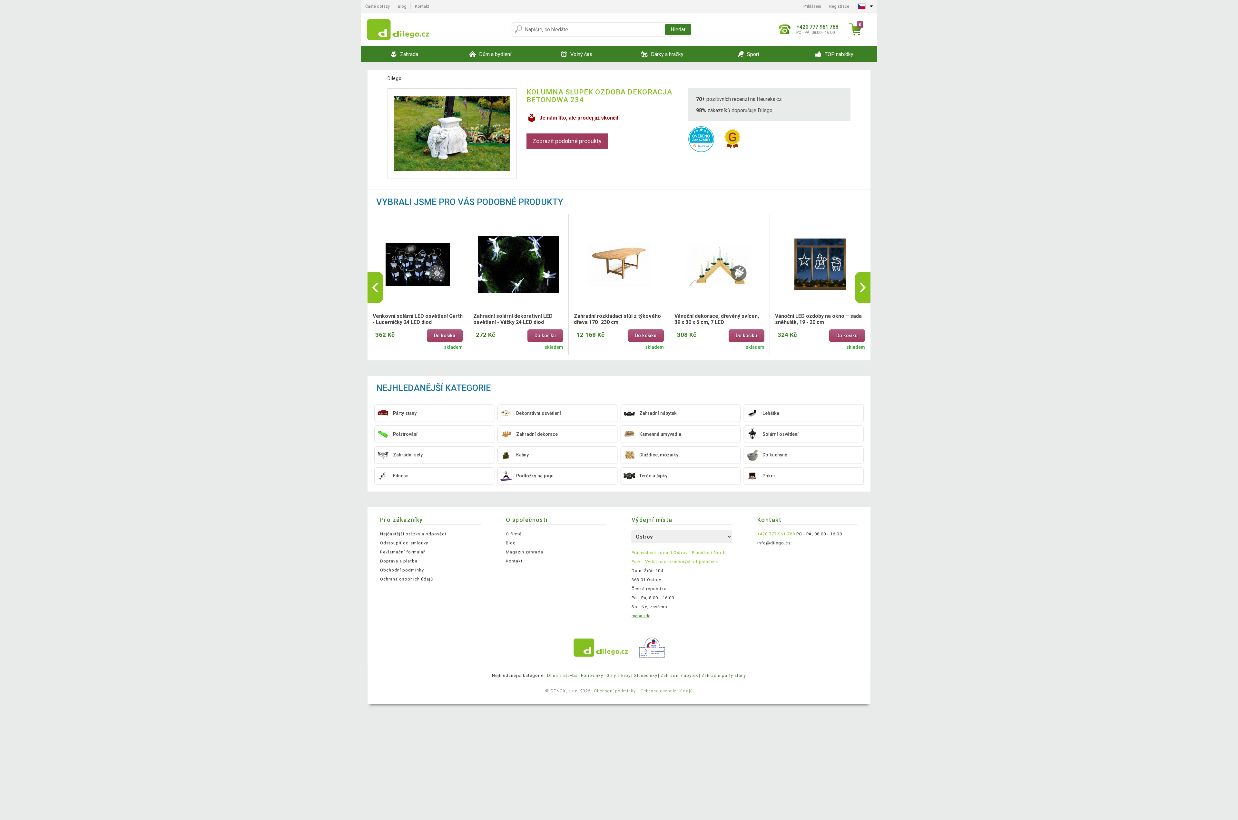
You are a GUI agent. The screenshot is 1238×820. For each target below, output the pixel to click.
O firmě (514, 534)
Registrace (839, 6)
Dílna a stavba (562, 675)
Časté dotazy (377, 6)
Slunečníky (645, 675)
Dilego (394, 78)
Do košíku (444, 335)
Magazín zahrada (524, 552)
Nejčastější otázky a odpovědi (413, 534)
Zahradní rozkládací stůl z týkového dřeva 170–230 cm (617, 319)
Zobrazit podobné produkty (567, 141)
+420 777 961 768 (776, 534)
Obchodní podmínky (402, 570)
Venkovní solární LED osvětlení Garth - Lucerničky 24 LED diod (418, 319)
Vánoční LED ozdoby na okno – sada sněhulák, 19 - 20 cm (818, 319)
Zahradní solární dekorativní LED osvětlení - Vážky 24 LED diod (513, 319)
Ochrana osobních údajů (406, 579)
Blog (402, 6)
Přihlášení (812, 6)
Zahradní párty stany (724, 675)
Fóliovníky (592, 675)
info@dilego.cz (774, 543)
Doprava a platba (399, 561)
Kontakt (422, 6)
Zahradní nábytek (679, 675)
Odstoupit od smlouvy (404, 543)
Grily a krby (618, 675)
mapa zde (641, 615)
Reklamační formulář (402, 552)
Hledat (678, 29)
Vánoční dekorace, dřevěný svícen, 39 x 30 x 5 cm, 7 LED (716, 319)
